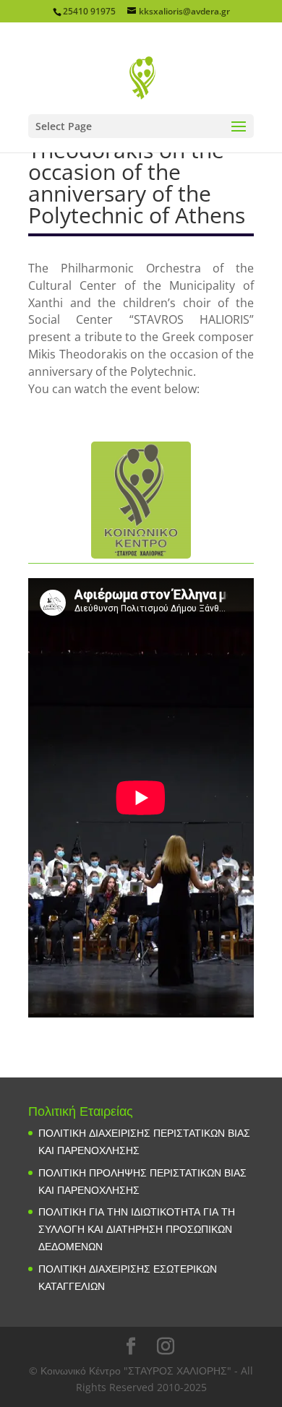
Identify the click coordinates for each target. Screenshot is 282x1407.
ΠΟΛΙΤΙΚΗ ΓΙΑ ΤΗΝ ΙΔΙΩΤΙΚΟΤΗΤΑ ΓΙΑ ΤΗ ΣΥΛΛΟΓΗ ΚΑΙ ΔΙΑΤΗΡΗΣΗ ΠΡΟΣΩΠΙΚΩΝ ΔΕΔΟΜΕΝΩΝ (136, 1229)
